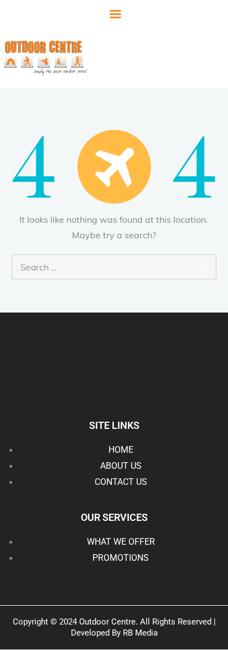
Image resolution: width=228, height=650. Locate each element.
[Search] (203, 264)
